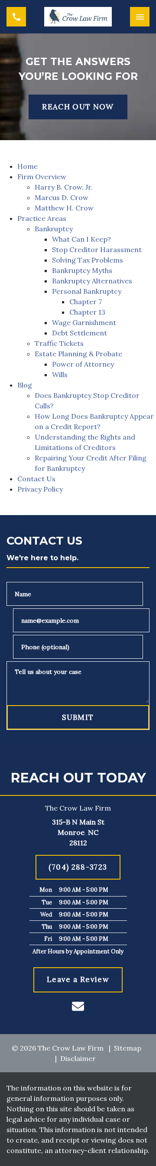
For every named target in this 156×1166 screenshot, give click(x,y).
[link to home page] (78, 16)
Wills (60, 374)
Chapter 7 (85, 301)
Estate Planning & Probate (78, 353)
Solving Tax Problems (87, 260)
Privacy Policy (40, 489)
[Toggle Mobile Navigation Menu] (140, 16)
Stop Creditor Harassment (97, 249)
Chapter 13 (87, 312)
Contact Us (36, 478)
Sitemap (127, 1048)
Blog (24, 385)
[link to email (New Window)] (78, 1006)
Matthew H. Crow (64, 208)
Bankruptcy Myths (82, 270)
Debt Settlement (79, 332)
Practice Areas (41, 218)
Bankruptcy (54, 228)
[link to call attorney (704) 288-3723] (16, 16)
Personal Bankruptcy (86, 291)
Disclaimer (78, 1058)
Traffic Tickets (59, 343)
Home (27, 166)
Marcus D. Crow (61, 197)
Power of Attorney (83, 364)
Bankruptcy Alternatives (92, 280)
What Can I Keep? (81, 239)
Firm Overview (41, 176)
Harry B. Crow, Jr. (64, 187)
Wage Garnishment (84, 322)
